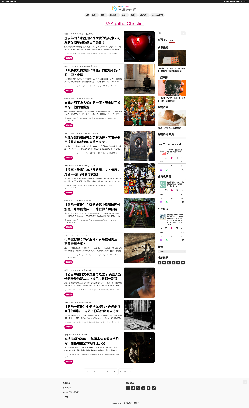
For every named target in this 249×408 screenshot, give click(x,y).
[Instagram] (169, 262)
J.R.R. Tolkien (114, 86)
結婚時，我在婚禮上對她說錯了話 (169, 128)
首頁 (87, 15)
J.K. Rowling (95, 86)
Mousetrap (82, 153)
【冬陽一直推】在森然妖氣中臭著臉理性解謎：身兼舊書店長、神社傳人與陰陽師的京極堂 (92, 207)
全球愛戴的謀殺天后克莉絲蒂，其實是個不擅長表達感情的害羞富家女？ (92, 140)
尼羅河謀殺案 (113, 153)
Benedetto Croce (93, 185)
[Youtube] (173, 262)
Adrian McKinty (102, 354)
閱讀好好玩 (89, 34)
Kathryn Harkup (84, 255)
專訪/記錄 (113, 15)
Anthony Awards (84, 86)
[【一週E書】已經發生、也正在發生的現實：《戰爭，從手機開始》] (172, 88)
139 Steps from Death (73, 354)
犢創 (238, 1)
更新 (132, 15)
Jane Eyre (93, 289)
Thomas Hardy (114, 289)
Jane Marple (103, 289)
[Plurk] (178, 262)
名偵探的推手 (102, 153)
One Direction (113, 53)
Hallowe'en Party (110, 220)
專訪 (85, 335)
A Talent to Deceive (89, 354)
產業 (123, 15)
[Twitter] (164, 262)
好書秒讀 (95, 66)
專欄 (102, 15)
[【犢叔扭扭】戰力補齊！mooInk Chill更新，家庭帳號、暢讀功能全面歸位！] (172, 58)
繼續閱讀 (69, 58)
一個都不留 (91, 153)
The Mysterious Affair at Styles (109, 255)
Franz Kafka (70, 120)
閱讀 (93, 15)
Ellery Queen (107, 322)
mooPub (244, 1)
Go (131, 371)
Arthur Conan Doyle (85, 118)
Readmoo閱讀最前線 (9, 1)
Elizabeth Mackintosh (73, 188)
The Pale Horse (71, 257)
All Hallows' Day (84, 220)
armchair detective (97, 220)
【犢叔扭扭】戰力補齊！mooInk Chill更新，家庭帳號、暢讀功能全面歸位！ (171, 70)
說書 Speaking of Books (91, 166)
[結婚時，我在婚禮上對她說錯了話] (172, 118)
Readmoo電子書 (157, 15)
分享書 (232, 1)
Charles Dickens (99, 118)
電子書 (226, 1)
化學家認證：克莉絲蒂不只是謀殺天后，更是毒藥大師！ (92, 242)
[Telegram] (183, 262)
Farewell (116, 322)
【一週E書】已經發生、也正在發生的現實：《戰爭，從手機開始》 (171, 99)
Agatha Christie (71, 53)
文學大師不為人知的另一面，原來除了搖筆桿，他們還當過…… (92, 105)
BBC (68, 357)
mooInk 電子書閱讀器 (71, 392)
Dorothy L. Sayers (106, 185)
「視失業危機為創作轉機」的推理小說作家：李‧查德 (92, 73)
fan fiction (103, 53)
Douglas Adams (111, 118)
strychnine (94, 255)
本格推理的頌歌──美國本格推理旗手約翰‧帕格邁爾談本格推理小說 (91, 341)
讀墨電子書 (67, 388)
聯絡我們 (143, 15)
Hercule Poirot (71, 222)
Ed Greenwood (92, 53)
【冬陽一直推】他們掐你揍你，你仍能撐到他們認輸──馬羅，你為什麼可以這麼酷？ (92, 309)
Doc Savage (82, 322)
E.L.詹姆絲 (82, 53)
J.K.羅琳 (104, 86)
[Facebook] (159, 262)
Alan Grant (82, 185)
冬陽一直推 (87, 200)
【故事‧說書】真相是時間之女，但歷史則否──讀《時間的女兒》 (92, 172)
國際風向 (88, 270)
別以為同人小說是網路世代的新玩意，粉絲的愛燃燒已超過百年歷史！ (92, 40)
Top (245, 382)
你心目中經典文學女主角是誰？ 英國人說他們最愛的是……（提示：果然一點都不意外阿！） (92, 277)
